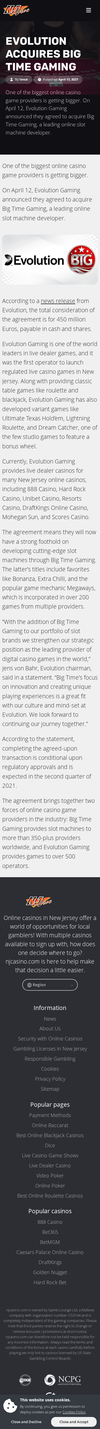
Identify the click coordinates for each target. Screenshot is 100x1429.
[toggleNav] (88, 10)
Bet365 (50, 1232)
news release (58, 301)
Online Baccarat (50, 1125)
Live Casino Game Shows (50, 1155)
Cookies (50, 1068)
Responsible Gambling (50, 1058)
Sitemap (50, 1088)
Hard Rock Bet (50, 1282)
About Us (50, 1028)
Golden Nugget (50, 1272)
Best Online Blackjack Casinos (50, 1135)
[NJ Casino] (27, 10)
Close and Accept (73, 1421)
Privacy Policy (50, 1078)
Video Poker (50, 1175)
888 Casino (50, 1222)
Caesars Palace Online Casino (50, 1252)
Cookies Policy (74, 1411)
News (50, 1018)
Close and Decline (26, 1421)
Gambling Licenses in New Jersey (50, 1048)
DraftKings (50, 1262)
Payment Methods (50, 1115)
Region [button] (39, 984)
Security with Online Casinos (50, 1038)
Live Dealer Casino (50, 1165)
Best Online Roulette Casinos (50, 1195)
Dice (50, 1145)
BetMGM (50, 1242)
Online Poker (50, 1185)
